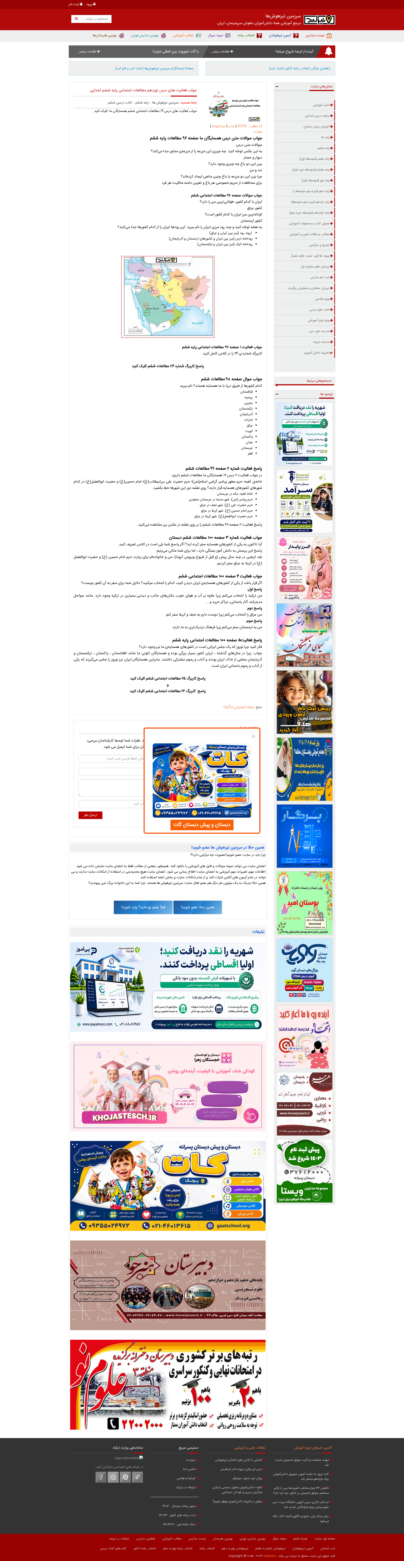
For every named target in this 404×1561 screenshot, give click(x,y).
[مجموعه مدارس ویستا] (304, 1170)
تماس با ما (189, 1469)
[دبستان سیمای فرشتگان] (304, 635)
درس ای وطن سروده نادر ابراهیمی (241, 1469)
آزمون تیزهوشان (302, 1548)
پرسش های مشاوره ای (315, 266)
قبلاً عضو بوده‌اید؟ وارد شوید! (143, 907)
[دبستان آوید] (304, 970)
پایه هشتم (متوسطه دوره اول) (310, 169)
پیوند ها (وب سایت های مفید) (310, 255)
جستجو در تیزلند (96, 19)
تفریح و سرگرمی (319, 245)
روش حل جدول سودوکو (247, 1478)
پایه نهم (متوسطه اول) (315, 180)
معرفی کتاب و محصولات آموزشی (309, 223)
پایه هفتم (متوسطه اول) (314, 159)
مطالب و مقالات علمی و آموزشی (309, 234)
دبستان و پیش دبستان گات (202, 825)
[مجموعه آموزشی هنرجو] (304, 1103)
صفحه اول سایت (324, 1538)
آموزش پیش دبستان (316, 126)
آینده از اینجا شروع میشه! (295, 51)
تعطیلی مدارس (145, 1538)
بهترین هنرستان (223, 1538)
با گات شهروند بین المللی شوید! (175, 51)
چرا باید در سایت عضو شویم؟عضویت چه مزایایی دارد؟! (228, 855)
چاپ (231, 126)
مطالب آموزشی (171, 1538)
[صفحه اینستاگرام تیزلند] (113, 1482)
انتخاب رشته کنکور (144, 1548)
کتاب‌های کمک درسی (113, 1548)
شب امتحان (327, 1548)
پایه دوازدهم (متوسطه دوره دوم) (309, 212)
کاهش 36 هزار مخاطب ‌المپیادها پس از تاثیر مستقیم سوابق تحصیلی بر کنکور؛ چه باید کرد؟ (301, 1491)
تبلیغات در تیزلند (185, 1487)
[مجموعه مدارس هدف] (304, 702)
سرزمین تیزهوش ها (165, 103)
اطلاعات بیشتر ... (220, 51)
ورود (89, 4)
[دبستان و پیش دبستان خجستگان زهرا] (168, 1086)
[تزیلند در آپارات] (125, 1482)
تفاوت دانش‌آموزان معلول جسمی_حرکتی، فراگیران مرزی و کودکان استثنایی (237, 1490)
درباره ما (190, 1460)
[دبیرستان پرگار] (304, 836)
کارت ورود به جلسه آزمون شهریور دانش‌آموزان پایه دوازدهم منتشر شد (301, 1477)
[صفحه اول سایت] (319, 21)
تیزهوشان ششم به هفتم (270, 1548)
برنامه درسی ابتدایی (317, 115)
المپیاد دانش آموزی (316, 352)
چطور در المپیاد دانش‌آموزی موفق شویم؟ (237, 1501)
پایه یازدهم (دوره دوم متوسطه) (310, 202)
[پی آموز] (168, 987)
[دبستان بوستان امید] (304, 903)
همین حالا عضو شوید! (197, 907)
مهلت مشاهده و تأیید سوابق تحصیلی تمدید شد (302, 1463)
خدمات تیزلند (321, 342)
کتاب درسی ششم (120, 103)
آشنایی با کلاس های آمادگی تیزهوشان (238, 1460)
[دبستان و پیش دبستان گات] (168, 1186)
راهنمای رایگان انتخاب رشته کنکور (299, 68)
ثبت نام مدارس (319, 277)
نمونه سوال (279, 1538)
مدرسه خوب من (319, 331)
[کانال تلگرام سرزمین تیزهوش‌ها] (137, 1482)
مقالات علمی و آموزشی (249, 1448)
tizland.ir (269, 1556)
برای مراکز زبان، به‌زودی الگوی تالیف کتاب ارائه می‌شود (301, 1519)
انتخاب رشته (207, 1548)
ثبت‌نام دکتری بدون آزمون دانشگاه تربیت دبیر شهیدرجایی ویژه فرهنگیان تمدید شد (301, 1505)
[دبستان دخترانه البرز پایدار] (304, 568)
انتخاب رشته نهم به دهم (177, 1548)
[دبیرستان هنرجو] (168, 1285)
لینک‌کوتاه (218, 126)
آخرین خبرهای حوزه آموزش (313, 1448)
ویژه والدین (322, 299)
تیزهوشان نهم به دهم (235, 1548)
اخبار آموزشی (321, 105)
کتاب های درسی (319, 309)
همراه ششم (300, 1538)
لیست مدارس (197, 1538)
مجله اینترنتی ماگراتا (238, 707)
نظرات (258, 132)
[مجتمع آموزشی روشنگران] (304, 769)
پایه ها (325, 137)
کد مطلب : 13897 (249, 126)
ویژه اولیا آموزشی (318, 320)
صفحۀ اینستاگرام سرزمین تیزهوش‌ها (154, 68)
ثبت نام (74, 4)
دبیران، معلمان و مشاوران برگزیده (308, 288)
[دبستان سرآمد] (304, 501)
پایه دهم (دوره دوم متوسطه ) (311, 191)
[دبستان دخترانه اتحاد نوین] (304, 1037)
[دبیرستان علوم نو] (168, 1385)
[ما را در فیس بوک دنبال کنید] (101, 1482)
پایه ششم (141, 103)
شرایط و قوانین (186, 1478)
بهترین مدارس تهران (252, 1538)
